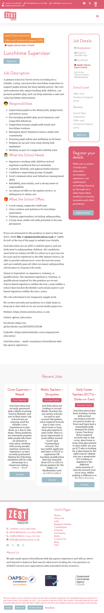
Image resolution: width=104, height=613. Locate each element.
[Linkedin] (95, 3)
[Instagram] (95, 5)
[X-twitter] (90, 3)
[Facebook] (84, 3)
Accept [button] (8, 607)
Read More (50, 607)
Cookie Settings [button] (35, 607)
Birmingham (83, 47)
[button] (97, 16)
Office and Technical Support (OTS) (83, 97)
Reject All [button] (20, 607)
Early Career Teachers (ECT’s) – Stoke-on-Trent (84, 394)
